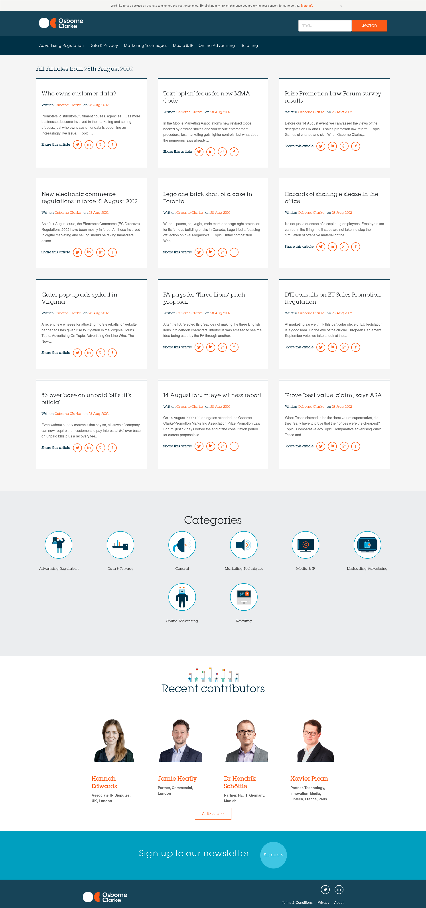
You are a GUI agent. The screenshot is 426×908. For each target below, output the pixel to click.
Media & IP (183, 45)
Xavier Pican (309, 779)
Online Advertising (217, 45)
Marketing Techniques (145, 45)
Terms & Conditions (297, 902)
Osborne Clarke (68, 105)
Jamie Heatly (177, 779)
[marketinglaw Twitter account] (77, 144)
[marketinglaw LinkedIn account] (89, 144)
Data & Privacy (103, 45)
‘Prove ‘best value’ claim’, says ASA (333, 395)
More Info (307, 5)
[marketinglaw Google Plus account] (100, 144)
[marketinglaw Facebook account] (112, 144)
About (338, 902)
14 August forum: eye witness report (212, 395)
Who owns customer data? (78, 94)
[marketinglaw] (61, 23)
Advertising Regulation (61, 45)
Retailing (249, 45)
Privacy (323, 902)
